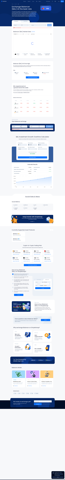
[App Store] (33, 360)
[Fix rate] (30, 24)
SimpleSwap (16, 385)
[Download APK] (48, 360)
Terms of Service (48, 404)
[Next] (52, 230)
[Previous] (50, 230)
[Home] (11, 1)
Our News (15, 379)
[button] (22, 274)
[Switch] (30, 25)
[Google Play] (40, 360)
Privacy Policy (43, 404)
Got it (58, 477)
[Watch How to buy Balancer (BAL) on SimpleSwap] (21, 306)
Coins (28, 379)
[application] (32, 181)
